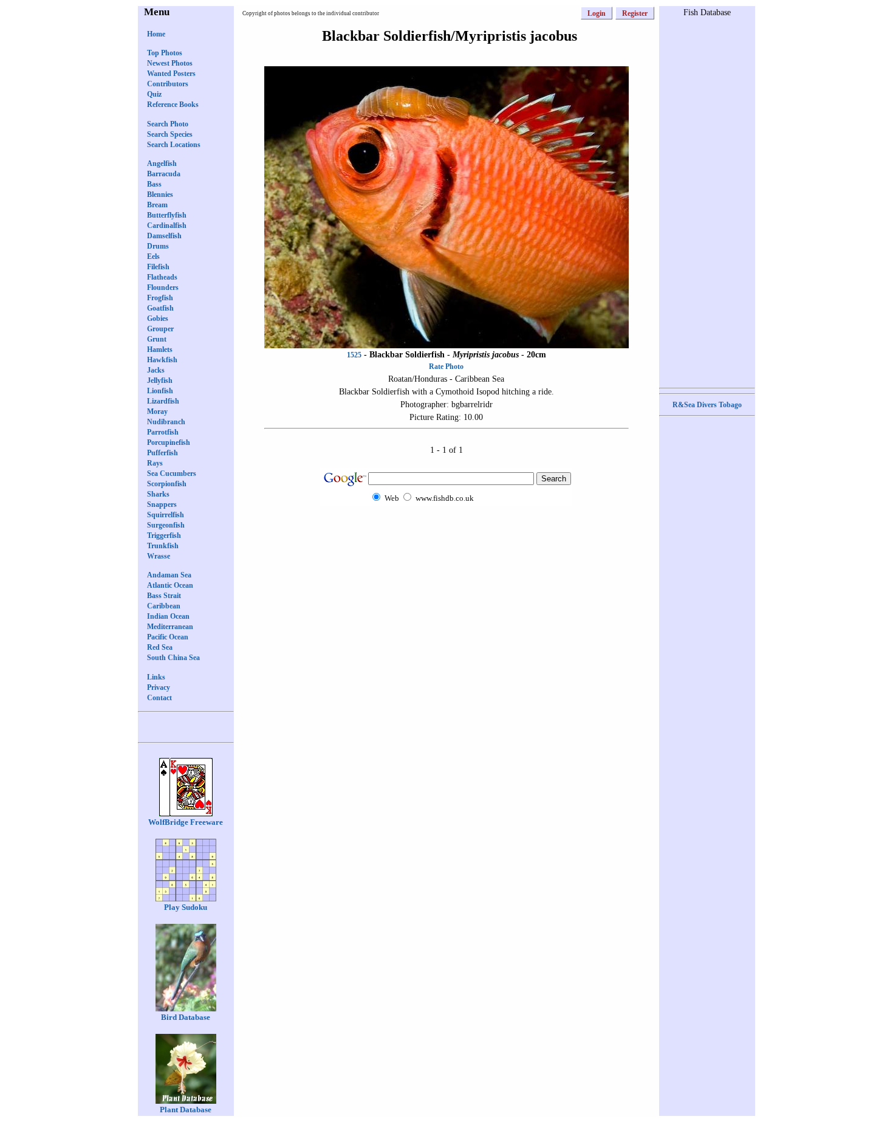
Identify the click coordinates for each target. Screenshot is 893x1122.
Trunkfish (163, 546)
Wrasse (158, 556)
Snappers (162, 504)
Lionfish (160, 391)
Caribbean (163, 606)
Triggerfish (164, 535)
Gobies (157, 318)
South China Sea (173, 657)
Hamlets (160, 349)
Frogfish (160, 298)
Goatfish (160, 308)
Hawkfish (162, 360)
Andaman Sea (169, 575)
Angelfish (162, 163)
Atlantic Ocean (170, 585)
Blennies (160, 194)
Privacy (158, 687)
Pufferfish (162, 453)
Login (596, 13)
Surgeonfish (166, 525)
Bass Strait (164, 595)
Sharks (158, 494)
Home (156, 34)
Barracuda (163, 174)
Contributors (167, 84)
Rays (155, 463)
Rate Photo (446, 366)
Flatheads (162, 277)
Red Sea (160, 647)
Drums (158, 246)
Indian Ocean (168, 616)
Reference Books (173, 104)
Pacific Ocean (167, 637)
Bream (157, 205)
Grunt (156, 339)
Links (156, 677)
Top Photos (164, 53)
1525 (354, 355)
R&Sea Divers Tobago (707, 405)
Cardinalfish (166, 225)
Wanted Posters (171, 73)
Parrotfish (163, 432)
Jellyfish (160, 380)
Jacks (156, 370)
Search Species (170, 134)
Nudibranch (166, 422)
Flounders (163, 287)
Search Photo (167, 124)
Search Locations (173, 144)
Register (635, 13)
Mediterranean (170, 626)
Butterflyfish (166, 215)
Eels (153, 256)
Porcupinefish (168, 442)
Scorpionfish (166, 484)
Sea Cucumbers (171, 473)
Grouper (160, 329)
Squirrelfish (165, 515)
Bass (154, 184)
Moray (157, 411)
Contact (159, 698)
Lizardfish (163, 401)
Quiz (154, 94)
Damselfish (164, 236)
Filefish (158, 267)
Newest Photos (170, 63)
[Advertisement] (446, 529)
